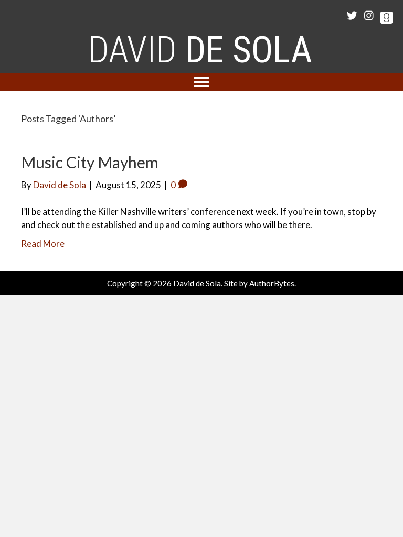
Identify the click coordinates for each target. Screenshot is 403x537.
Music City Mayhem (89, 162)
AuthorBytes (271, 283)
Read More (43, 243)
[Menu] (201, 82)
